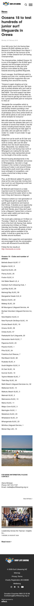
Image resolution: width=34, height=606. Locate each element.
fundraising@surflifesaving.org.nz (16, 595)
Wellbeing (17, 583)
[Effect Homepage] (4, 601)
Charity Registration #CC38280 (17, 580)
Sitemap (17, 573)
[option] (17, 526)
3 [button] (20, 551)
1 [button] (14, 551)
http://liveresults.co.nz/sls (11, 249)
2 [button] (17, 551)
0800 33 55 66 (24, 593)
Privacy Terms (17, 576)
